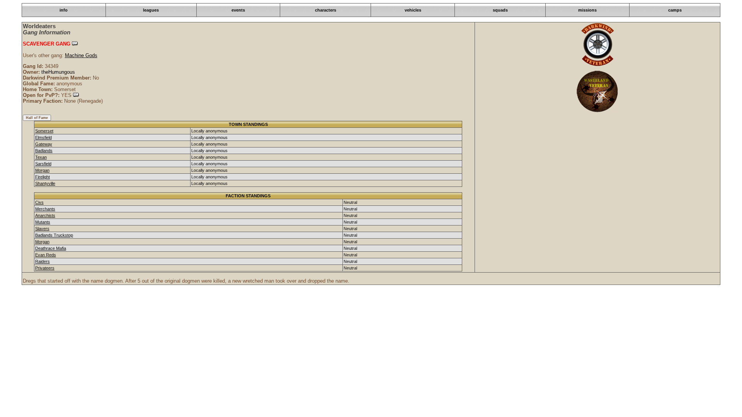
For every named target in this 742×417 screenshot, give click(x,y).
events (238, 10)
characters (325, 10)
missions (587, 10)
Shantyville (45, 183)
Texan (41, 157)
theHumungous (58, 72)
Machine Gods (81, 55)
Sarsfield (43, 163)
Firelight (42, 177)
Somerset (44, 131)
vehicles (413, 10)
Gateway (43, 144)
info (64, 10)
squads (500, 10)
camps (675, 10)
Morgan (42, 170)
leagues (151, 10)
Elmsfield (43, 137)
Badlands (44, 150)
